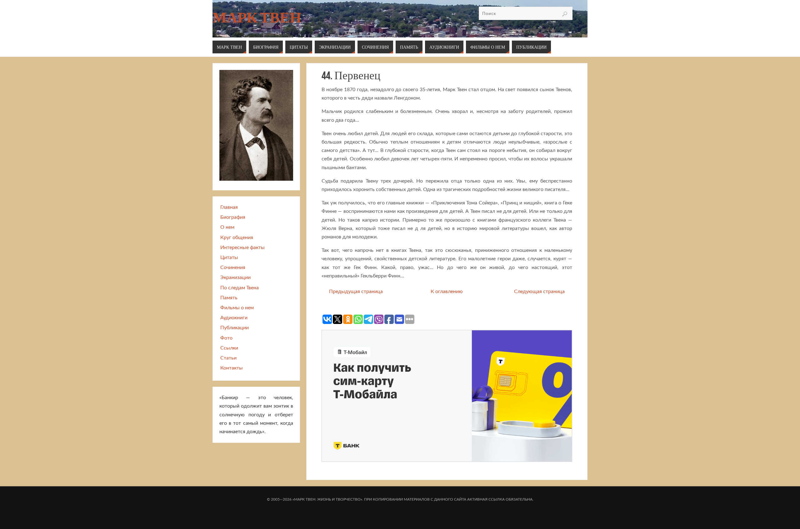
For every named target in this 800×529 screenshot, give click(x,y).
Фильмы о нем (237, 307)
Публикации (234, 327)
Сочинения (232, 267)
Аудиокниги (234, 317)
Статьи (228, 357)
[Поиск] (565, 14)
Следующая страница (539, 291)
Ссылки (229, 347)
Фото (226, 338)
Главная (229, 207)
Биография (232, 217)
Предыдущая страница (356, 291)
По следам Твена (239, 287)
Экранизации (235, 277)
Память (229, 297)
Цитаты (229, 257)
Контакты (231, 367)
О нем (227, 227)
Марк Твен (256, 17)
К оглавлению (447, 291)
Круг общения (236, 237)
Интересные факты (242, 247)
